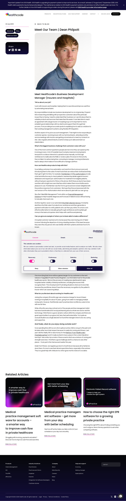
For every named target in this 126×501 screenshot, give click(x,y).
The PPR (45, 278)
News (53, 476)
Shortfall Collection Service (71, 203)
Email (19, 50)
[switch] (52, 261)
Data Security (56, 470)
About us (10, 31)
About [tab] (91, 237)
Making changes (80, 470)
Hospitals (31, 473)
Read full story (11, 444)
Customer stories (34, 483)
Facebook (16, 50)
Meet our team (12, 35)
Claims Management (11, 467)
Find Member (65, 174)
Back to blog (43, 24)
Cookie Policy (65, 497)
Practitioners (32, 467)
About (53, 467)
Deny (36, 268)
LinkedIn (13, 50)
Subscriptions (79, 473)
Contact (93, 14)
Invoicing (78, 467)
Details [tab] (63, 237)
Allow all (89, 268)
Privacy (45, 497)
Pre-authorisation (79, 174)
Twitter (9, 50)
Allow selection (63, 268)
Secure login (105, 14)
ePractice (8, 476)
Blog (17, 31)
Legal (40, 497)
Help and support (74, 14)
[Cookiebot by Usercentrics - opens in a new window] (94, 231)
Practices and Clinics (35, 470)
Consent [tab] (35, 237)
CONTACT (105, 464)
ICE (6, 470)
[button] (120, 496)
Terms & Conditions (54, 497)
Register (116, 14)
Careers (54, 473)
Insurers (31, 476)
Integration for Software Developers (39, 480)
